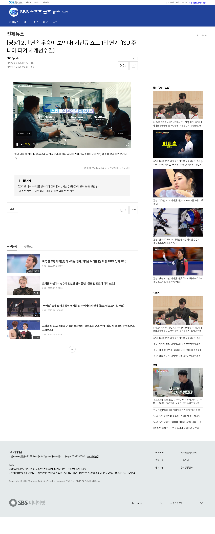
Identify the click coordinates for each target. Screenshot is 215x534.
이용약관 (159, 452)
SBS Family (136, 502)
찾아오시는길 (92, 456)
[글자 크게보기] (136, 58)
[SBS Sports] (16, 2)
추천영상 (12, 247)
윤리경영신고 (187, 467)
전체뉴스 (15, 34)
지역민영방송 (176, 502)
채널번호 (46, 2)
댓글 (28, 247)
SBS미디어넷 (173, 2)
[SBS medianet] (27, 503)
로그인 (184, 2)
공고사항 (159, 467)
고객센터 (159, 460)
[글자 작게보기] (133, 58)
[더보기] (72, 349)
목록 (12, 209)
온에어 (36, 2)
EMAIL (132, 472)
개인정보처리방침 (189, 452)
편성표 (28, 2)
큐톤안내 (185, 460)
